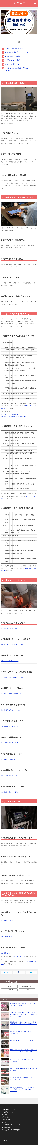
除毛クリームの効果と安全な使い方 (11, 693)
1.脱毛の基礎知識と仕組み (14, 48)
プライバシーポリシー (9, 1117)
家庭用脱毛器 (26, 986)
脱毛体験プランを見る (7, 920)
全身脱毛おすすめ (7, 1112)
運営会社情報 (6, 1120)
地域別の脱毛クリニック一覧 (9, 775)
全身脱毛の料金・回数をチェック (10, 726)
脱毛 (9, 986)
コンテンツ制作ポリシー (18, 956)
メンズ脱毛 (9, 990)
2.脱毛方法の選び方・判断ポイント (16, 52)
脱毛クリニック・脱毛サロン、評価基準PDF (13, 416)
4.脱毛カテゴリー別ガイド (14, 60)
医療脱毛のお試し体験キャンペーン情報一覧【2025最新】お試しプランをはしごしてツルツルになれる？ (23, 1089)
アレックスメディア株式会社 (11, 1130)
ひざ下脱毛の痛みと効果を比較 (9, 743)
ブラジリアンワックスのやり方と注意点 (12, 677)
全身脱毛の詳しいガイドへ (8, 953)
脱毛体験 (5, 1114)
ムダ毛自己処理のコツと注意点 (9, 792)
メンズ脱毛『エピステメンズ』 (12, 1125)
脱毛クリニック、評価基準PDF (10, 414)
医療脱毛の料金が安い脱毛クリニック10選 (21, 1040)
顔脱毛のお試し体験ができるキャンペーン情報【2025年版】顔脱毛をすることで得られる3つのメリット (23, 1024)
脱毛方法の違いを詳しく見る (9, 628)
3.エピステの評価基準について (15, 56)
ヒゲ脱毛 (26, 990)
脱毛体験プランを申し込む (8, 759)
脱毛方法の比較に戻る (7, 936)
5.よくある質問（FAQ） (13, 64)
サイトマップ (6, 1122)
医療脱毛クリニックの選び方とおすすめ (12, 644)
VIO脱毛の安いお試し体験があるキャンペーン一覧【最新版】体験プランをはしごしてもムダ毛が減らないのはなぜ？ (23, 1014)
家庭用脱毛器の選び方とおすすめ (10, 710)
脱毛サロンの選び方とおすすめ (9, 661)
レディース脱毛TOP (8, 1109)
